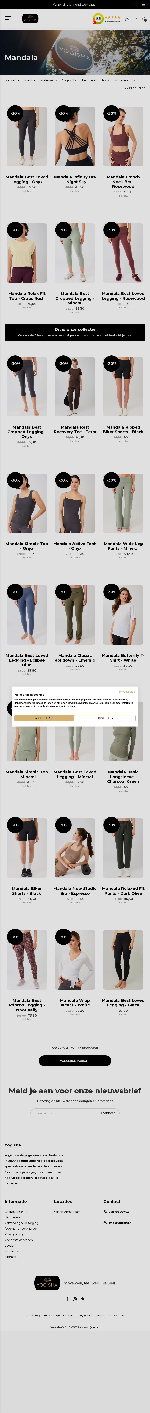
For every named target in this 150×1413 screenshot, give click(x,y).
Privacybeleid (127, 691)
